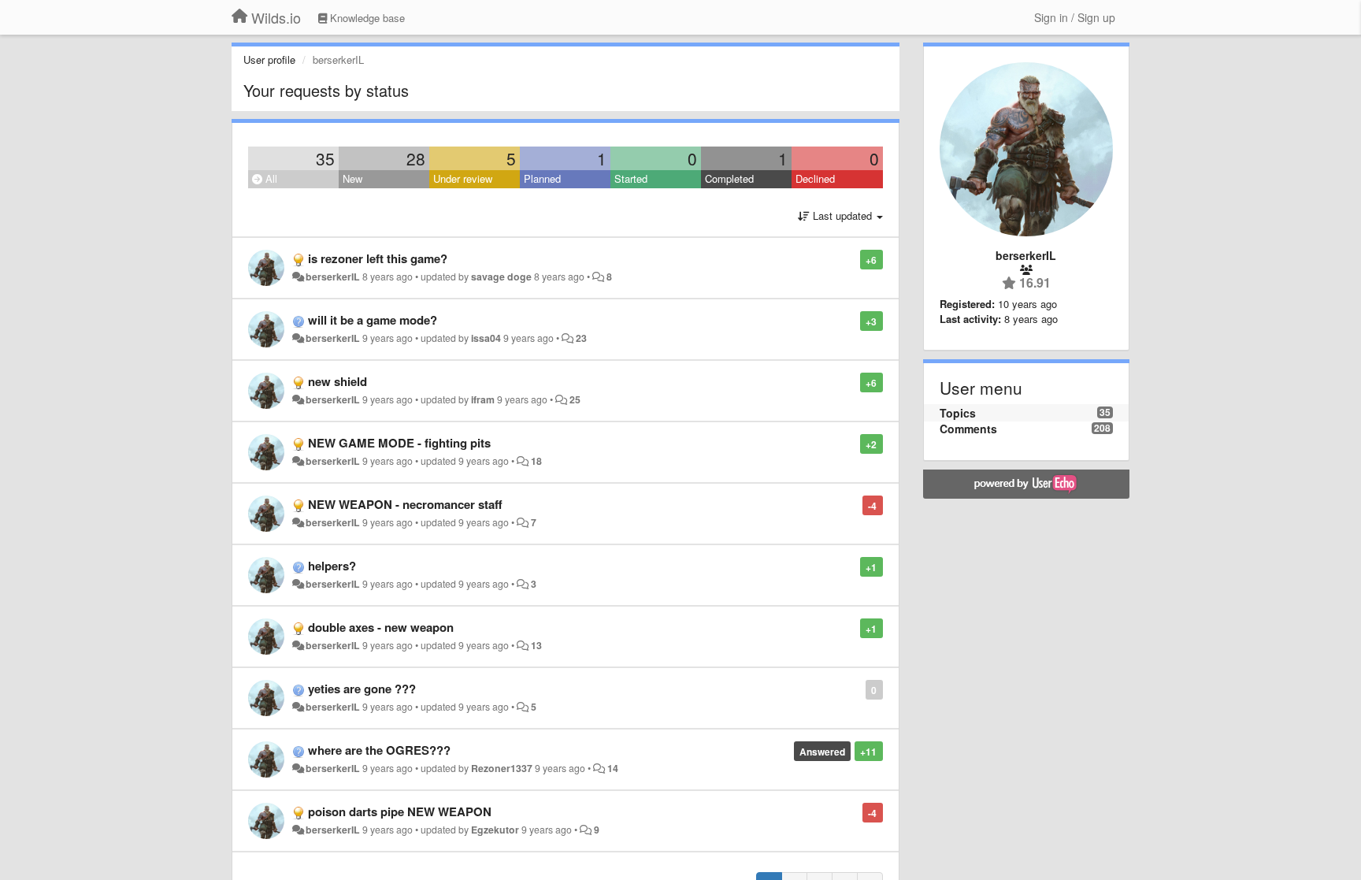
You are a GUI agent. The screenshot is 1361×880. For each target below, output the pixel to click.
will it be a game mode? (372, 320)
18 (536, 461)
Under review (462, 178)
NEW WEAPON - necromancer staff (405, 504)
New (352, 178)
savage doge (501, 276)
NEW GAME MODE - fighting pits (399, 442)
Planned (542, 178)
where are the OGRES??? (379, 750)
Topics (958, 413)
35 (325, 158)
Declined (815, 178)
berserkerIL (333, 276)
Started (630, 178)
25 (574, 399)
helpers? (332, 565)
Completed (729, 178)
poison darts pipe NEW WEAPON (399, 811)
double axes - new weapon (381, 627)
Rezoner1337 (501, 768)
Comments (968, 428)
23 (581, 338)
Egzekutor (495, 829)
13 (536, 645)
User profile (269, 59)
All (269, 178)
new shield (337, 381)
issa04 (486, 338)
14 (612, 768)
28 (415, 158)
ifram (483, 399)
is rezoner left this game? (377, 258)
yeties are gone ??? (362, 688)
